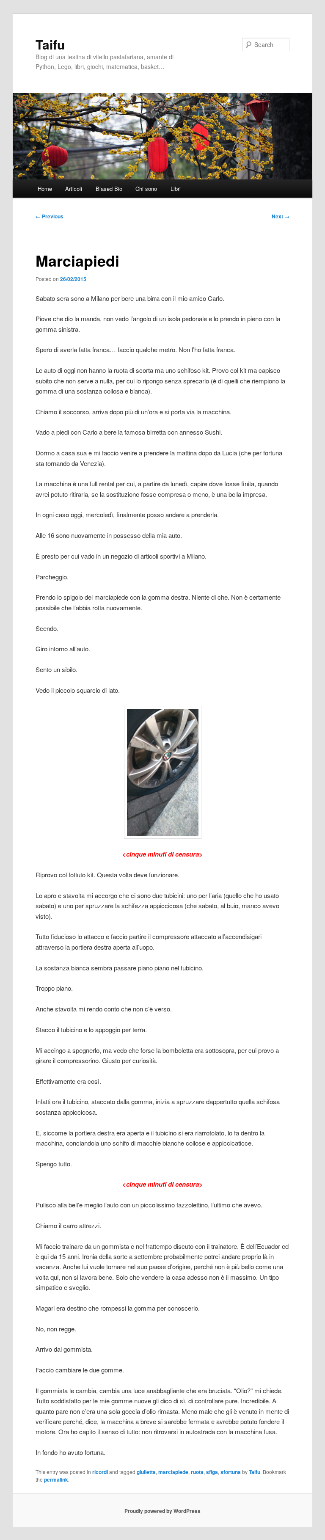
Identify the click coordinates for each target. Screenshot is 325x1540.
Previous (49, 216)
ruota (197, 1472)
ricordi (100, 1472)
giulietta (146, 1472)
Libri (176, 189)
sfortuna (230, 1472)
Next (280, 216)
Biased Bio (109, 189)
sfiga (212, 1472)
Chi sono (146, 189)
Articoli (73, 189)
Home (45, 189)
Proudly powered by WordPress (162, 1511)
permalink (56, 1479)
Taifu (50, 44)
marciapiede (173, 1472)
